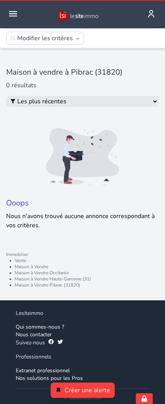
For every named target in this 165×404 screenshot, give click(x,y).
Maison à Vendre (31, 267)
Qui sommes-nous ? (40, 327)
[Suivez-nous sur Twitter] (60, 343)
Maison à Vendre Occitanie (42, 273)
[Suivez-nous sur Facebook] (51, 343)
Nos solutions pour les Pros (49, 378)
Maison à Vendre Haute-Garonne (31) (53, 279)
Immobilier (17, 254)
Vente (20, 260)
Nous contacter (34, 334)
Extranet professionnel (43, 370)
